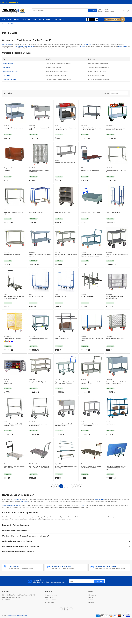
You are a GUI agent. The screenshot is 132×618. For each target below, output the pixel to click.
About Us (91, 602)
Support (48, 19)
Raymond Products (59, 464)
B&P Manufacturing (85, 168)
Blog (34, 19)
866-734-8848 (6, 600)
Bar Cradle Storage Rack (87, 296)
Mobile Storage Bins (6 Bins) (62, 212)
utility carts (24, 501)
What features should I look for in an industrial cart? (21, 546)
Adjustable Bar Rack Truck (62, 338)
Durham (57, 160)
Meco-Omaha (84, 125)
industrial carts (122, 46)
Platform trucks (7, 44)
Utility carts (87, 44)
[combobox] (64, 10)
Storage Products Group (10, 168)
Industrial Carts (11, 24)
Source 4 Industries (11, 615)
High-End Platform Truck (113, 212)
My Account (92, 595)
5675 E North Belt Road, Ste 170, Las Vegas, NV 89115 (18, 595)
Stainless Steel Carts (9, 79)
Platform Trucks (8, 63)
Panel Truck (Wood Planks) (36, 212)
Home (3, 19)
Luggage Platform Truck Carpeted (90, 170)
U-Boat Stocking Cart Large (36, 296)
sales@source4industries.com (11, 597)
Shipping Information (51, 595)
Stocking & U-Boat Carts (10, 71)
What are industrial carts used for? (14, 531)
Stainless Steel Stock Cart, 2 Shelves (65, 162)
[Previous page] (52, 486)
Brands (16, 19)
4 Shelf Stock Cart (111, 424)
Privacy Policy (49, 602)
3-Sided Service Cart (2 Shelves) (12, 338)
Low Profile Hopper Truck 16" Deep (90, 212)
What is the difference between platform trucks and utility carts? (25, 536)
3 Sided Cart (7, 170)
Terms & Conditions (51, 600)
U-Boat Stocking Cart (61, 296)
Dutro (30, 294)
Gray (7, 341)
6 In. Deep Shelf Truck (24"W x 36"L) (13, 128)
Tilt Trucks (6, 75)
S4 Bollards (58, 19)
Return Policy (49, 597)
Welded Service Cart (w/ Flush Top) (13, 254)
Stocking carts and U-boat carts (24, 46)
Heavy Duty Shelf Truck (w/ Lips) (38, 382)
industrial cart (18, 499)
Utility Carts (7, 67)
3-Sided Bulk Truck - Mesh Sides (114, 338)
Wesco (56, 125)
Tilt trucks (81, 505)
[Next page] (80, 486)
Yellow (5, 341)
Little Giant (6, 125)
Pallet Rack (26, 19)
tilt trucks (82, 46)
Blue (12, 341)
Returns (90, 597)
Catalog (41, 19)
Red (9, 341)
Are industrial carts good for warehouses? (17, 541)
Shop (9, 19)
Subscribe (99, 581)
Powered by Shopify (22, 615)
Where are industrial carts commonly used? (18, 551)
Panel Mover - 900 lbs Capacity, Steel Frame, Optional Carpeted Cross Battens (116, 467)
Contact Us (91, 600)
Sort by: (107, 93)
